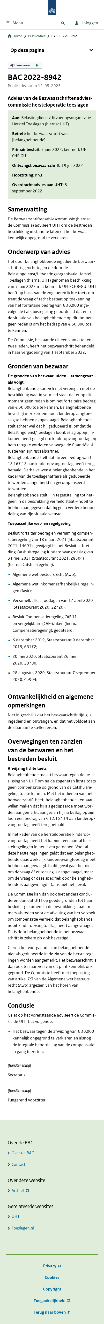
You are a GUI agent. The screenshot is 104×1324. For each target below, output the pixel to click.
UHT (16, 1216)
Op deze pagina (27, 50)
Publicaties (36, 36)
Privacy (49, 1266)
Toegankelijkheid (50, 1300)
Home (17, 36)
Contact (18, 1164)
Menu (18, 23)
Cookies (52, 1277)
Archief (18, 1190)
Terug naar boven (50, 1312)
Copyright (52, 1289)
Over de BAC (23, 1152)
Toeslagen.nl (23, 1228)
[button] (25, 65)
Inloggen (89, 23)
